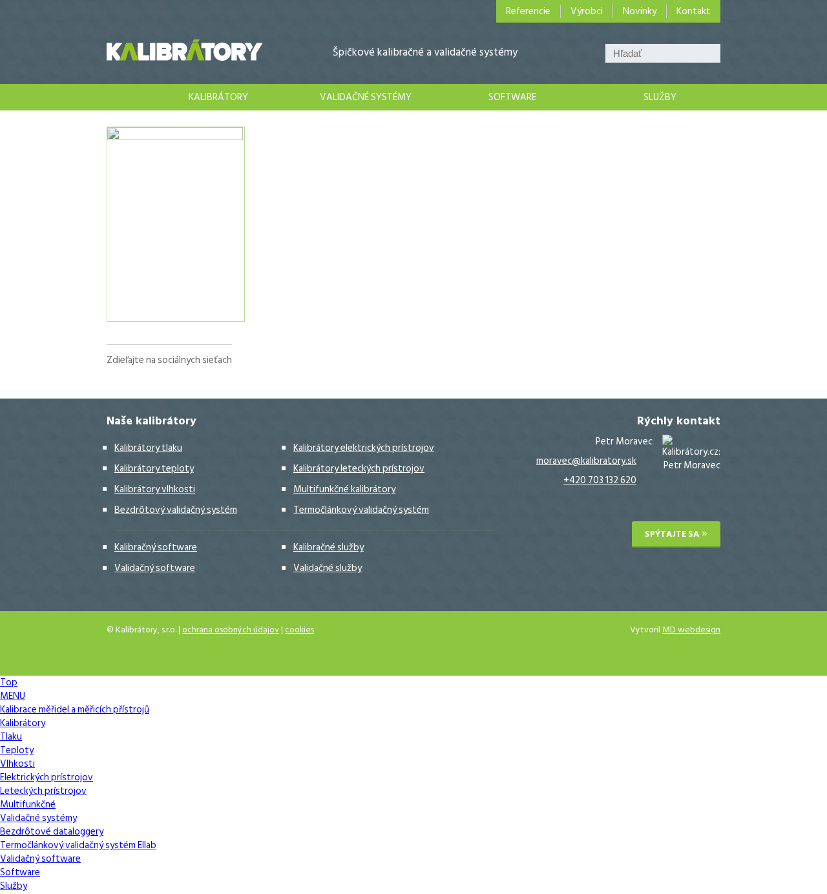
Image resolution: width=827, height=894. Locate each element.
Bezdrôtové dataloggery (51, 832)
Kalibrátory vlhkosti (154, 489)
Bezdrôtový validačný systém (175, 510)
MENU (12, 696)
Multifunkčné (28, 804)
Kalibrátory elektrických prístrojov (363, 448)
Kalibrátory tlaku (148, 448)
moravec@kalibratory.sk (586, 461)
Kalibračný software (155, 547)
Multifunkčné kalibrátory (344, 489)
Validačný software (154, 568)
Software (512, 97)
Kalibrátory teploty (154, 469)
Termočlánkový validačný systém (361, 510)
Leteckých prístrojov (43, 791)
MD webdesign (691, 630)
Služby (660, 97)
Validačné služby (327, 568)
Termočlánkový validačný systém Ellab (78, 845)
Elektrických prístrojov (46, 777)
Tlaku (11, 737)
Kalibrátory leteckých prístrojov (358, 469)
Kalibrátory (218, 97)
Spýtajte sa (672, 534)
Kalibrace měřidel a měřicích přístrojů (119, 97)
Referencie (528, 11)
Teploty (17, 750)
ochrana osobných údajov (230, 630)
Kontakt (693, 11)
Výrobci (587, 11)
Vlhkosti (17, 764)
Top (8, 682)
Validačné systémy (366, 97)
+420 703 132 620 (599, 480)
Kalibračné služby (328, 547)
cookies (299, 630)
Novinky (639, 11)
